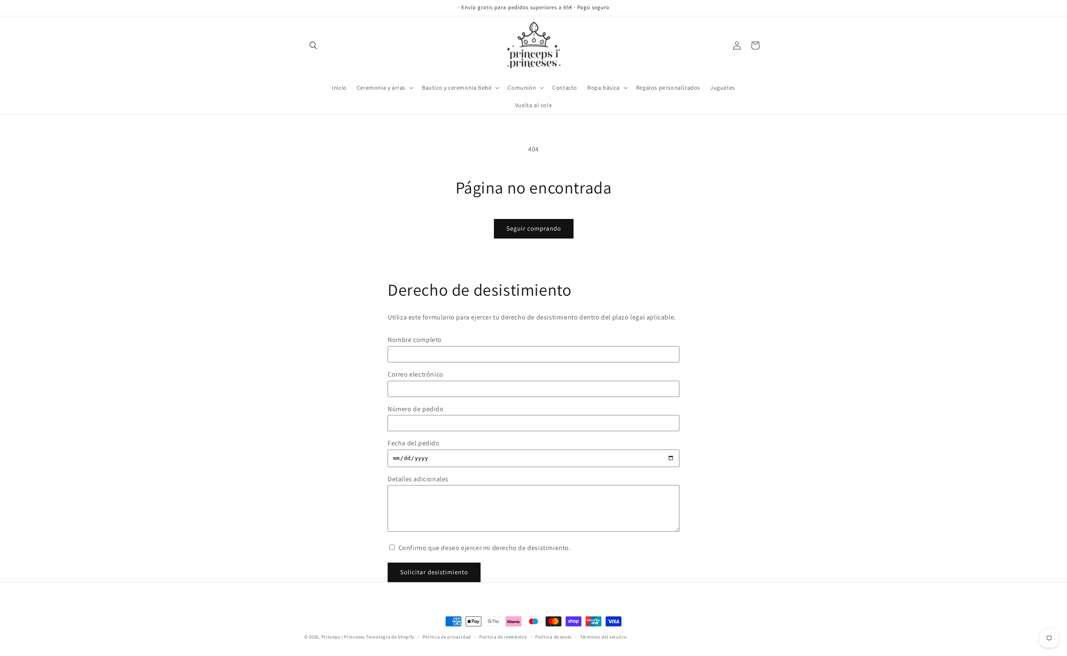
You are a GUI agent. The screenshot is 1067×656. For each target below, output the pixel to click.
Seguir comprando (533, 228)
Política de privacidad (447, 637)
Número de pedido (416, 409)
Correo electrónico (415, 374)
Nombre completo (415, 339)
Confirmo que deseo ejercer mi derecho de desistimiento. (484, 547)
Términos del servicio (603, 637)
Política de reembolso (503, 637)
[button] (313, 45)
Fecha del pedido (414, 443)
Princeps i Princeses (343, 637)
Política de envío (553, 637)
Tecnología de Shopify (390, 637)
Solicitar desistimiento (434, 572)
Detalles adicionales (418, 479)
